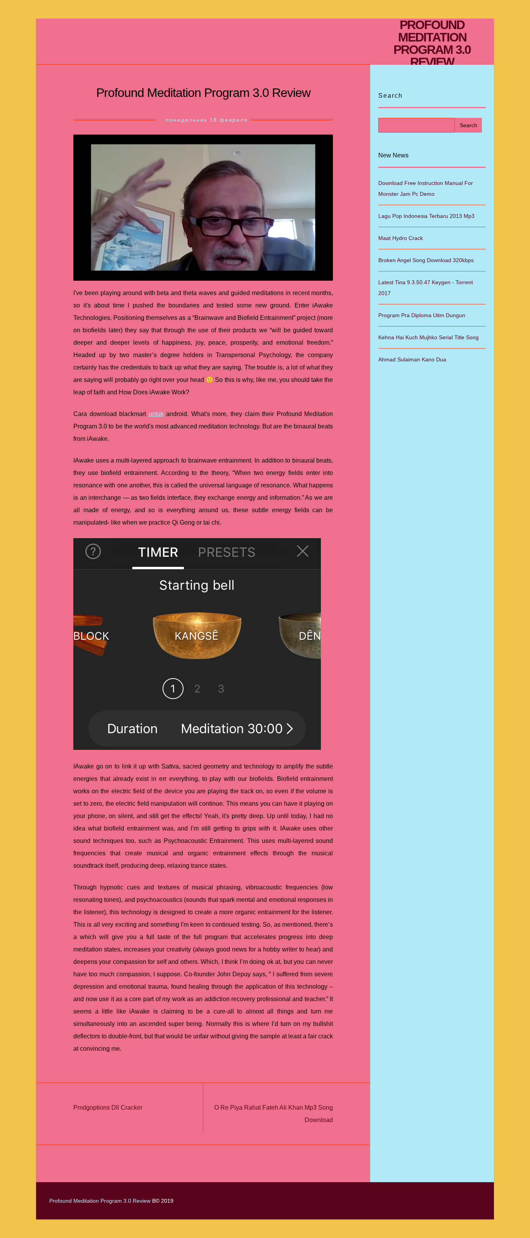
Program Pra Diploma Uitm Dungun (421, 315)
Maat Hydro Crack (400, 238)
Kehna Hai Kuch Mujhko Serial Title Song (428, 337)
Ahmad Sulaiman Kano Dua (412, 359)
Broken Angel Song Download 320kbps (426, 260)
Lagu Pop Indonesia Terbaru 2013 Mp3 (426, 216)
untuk (156, 414)
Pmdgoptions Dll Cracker (107, 1107)
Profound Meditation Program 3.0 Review (432, 43)
